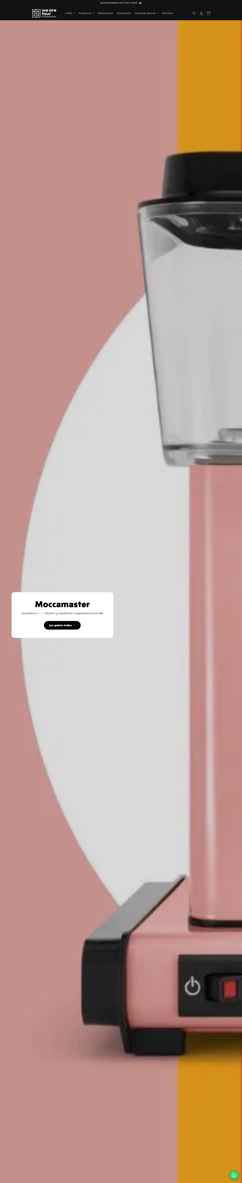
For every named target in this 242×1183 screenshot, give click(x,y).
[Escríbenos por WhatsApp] (234, 1175)
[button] (70, 13)
